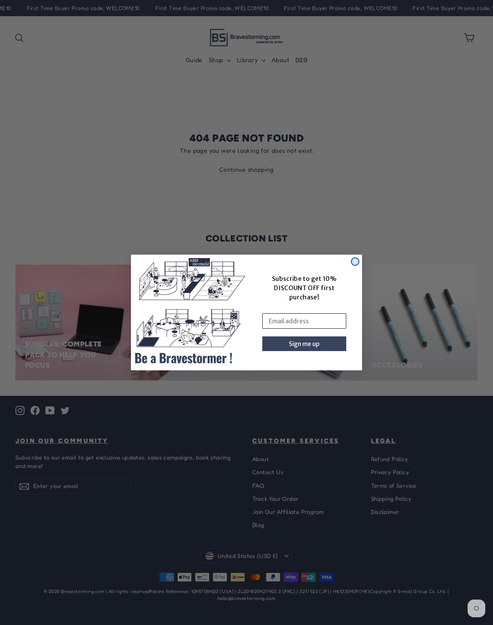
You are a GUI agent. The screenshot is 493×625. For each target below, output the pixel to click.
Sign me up (304, 344)
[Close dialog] (355, 261)
